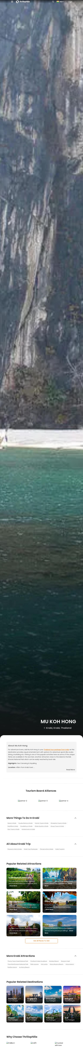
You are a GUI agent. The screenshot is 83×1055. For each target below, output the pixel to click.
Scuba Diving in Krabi (25, 823)
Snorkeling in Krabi (26, 826)
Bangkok (70, 999)
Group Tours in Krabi (57, 826)
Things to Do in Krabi (46, 849)
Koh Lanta (44, 964)
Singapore (32, 999)
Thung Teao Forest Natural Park (18, 961)
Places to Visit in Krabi (15, 849)
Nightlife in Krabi (13, 826)
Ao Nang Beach (24, 967)
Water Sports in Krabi (41, 826)
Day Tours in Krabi (13, 829)
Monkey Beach (54, 961)
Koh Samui (32, 1018)
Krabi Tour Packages (31, 849)
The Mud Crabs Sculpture (38, 961)
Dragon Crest (65, 961)
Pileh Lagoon (34, 964)
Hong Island (70, 964)
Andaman (51, 999)
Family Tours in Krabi (41, 823)
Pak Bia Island (12, 967)
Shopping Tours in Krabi (58, 823)
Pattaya (51, 1018)
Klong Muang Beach (56, 964)
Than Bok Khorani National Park (18, 964)
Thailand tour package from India (56, 749)
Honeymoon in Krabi (28, 829)
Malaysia (13, 999)
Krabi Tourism (60, 849)
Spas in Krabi (12, 823)
